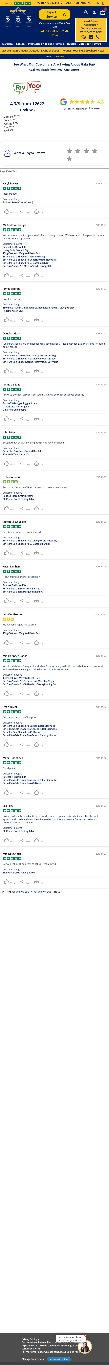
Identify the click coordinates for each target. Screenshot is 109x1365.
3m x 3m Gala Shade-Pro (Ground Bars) (24, 256)
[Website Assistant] (85, 1335)
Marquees (7, 44)
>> (59, 892)
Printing (59, 44)
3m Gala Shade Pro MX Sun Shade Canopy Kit (27, 266)
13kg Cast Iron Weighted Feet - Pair (21, 253)
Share (28, 212)
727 (35, 892)
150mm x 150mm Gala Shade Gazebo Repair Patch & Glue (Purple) (38, 307)
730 (49, 892)
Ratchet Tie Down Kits (14, 247)
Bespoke (71, 44)
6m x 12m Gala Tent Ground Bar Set (22, 451)
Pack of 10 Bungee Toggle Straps (20, 403)
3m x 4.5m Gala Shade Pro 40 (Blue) (22, 783)
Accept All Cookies (59, 1359)
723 (18, 892)
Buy (41, 212)
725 (27, 892)
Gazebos (21, 44)
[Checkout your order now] (102, 12)
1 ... (5, 892)
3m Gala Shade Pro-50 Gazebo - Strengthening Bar (30, 684)
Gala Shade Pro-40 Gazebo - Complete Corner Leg (29, 355)
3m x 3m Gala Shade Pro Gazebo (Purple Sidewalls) (30, 540)
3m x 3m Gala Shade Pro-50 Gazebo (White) (26, 262)
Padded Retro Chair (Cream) (18, 202)
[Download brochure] (98, 3)
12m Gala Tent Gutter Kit (16, 454)
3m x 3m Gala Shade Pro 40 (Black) (21, 732)
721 (9, 892)
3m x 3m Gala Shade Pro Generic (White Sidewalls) (29, 259)
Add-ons (47, 44)
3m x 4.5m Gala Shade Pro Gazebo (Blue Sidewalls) (29, 780)
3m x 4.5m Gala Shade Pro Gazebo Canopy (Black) (29, 735)
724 (22, 892)
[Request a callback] (103, 3)
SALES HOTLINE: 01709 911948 (54, 33)
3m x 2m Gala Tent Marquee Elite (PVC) (23, 591)
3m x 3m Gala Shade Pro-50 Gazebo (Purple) (26, 543)
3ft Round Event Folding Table (18, 499)
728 (40, 892)
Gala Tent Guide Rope (14, 409)
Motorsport (84, 44)
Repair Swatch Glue (13, 310)
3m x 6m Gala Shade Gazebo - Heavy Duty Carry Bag (30, 361)
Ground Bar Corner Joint (16, 406)
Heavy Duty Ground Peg (16, 250)
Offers (97, 44)
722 (13, 892)
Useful (13, 212)
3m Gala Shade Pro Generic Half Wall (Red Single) (29, 681)
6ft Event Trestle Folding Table (19, 872)
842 (55, 892)
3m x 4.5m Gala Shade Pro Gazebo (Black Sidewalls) (30, 728)
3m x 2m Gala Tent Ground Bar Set (21, 588)
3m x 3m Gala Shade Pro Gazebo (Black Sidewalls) (29, 725)
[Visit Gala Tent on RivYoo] (27, 87)
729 (44, 892)
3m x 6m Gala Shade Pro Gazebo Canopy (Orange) (29, 358)
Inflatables (34, 44)
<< (1, 892)
